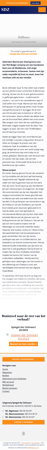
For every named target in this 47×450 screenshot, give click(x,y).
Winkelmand (8, 385)
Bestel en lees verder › (23, 344)
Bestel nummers (9, 388)
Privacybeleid (26, 443)
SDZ (5, 9)
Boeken (5, 375)
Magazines (7, 372)
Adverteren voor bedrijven (14, 378)
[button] (34, 10)
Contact (6, 391)
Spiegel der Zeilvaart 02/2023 (23, 54)
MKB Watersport (33, 448)
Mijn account (8, 382)
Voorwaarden (35, 443)
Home (5, 369)
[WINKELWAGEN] (42, 9)
